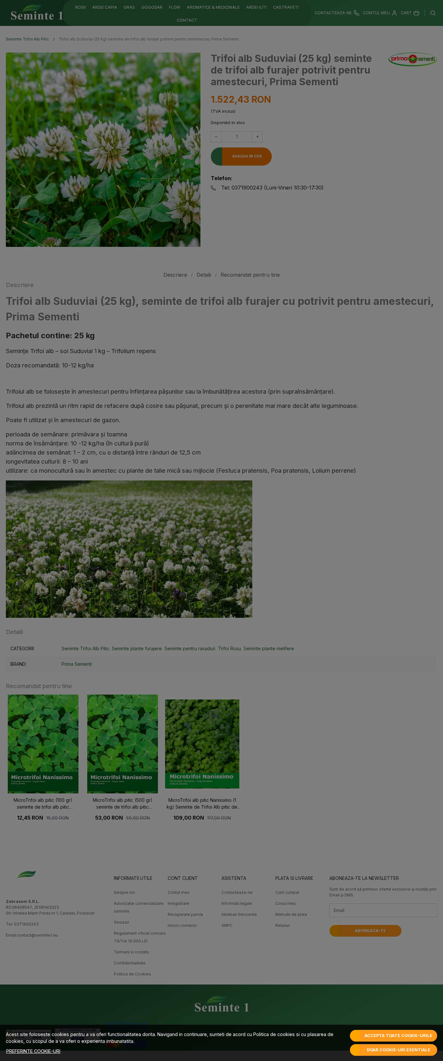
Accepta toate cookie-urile (398, 1035)
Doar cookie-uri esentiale (398, 1049)
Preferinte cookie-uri (33, 1051)
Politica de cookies (274, 1034)
